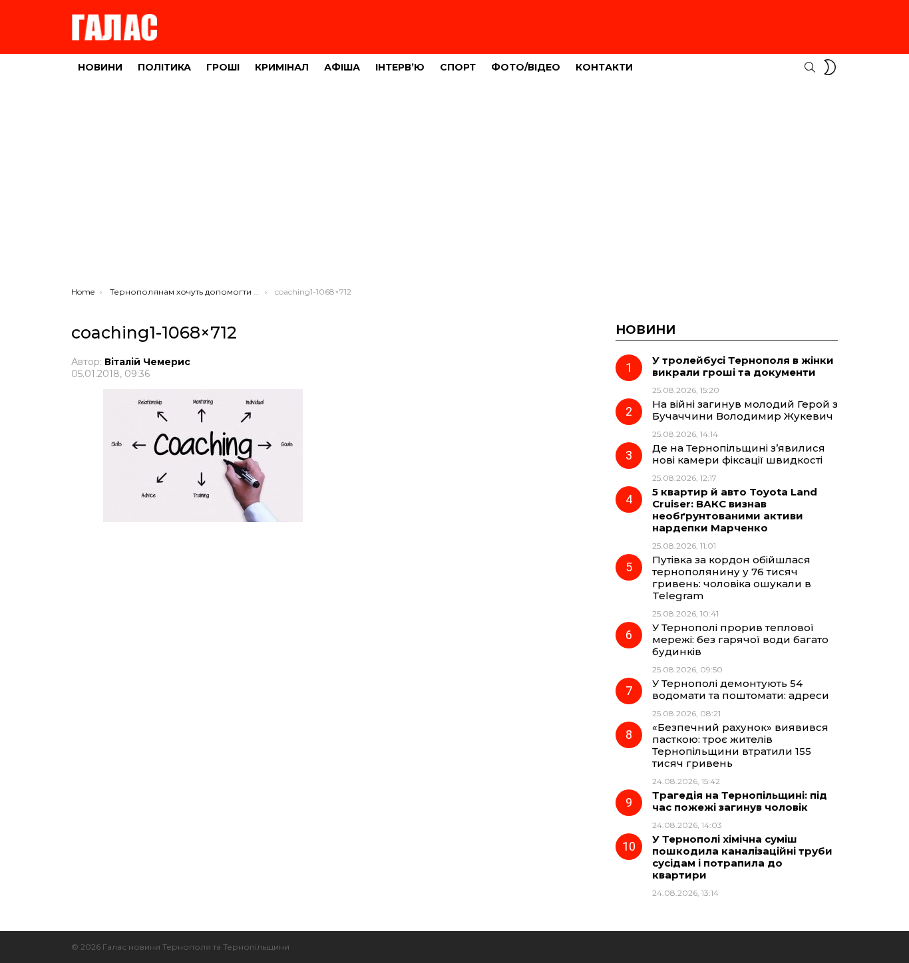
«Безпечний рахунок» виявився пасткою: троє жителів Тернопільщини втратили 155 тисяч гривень (740, 745)
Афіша (342, 67)
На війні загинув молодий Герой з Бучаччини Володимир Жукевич (745, 410)
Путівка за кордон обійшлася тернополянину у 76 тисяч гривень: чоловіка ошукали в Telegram (731, 577)
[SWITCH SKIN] (830, 67)
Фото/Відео (525, 67)
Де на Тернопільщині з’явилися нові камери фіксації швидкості (738, 454)
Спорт (458, 67)
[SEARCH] (810, 67)
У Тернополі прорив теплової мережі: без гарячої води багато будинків (740, 639)
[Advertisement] (454, 187)
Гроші (223, 67)
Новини (100, 67)
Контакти (604, 67)
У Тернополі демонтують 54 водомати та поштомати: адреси (740, 689)
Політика (164, 67)
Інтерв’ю (400, 67)
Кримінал (282, 67)
